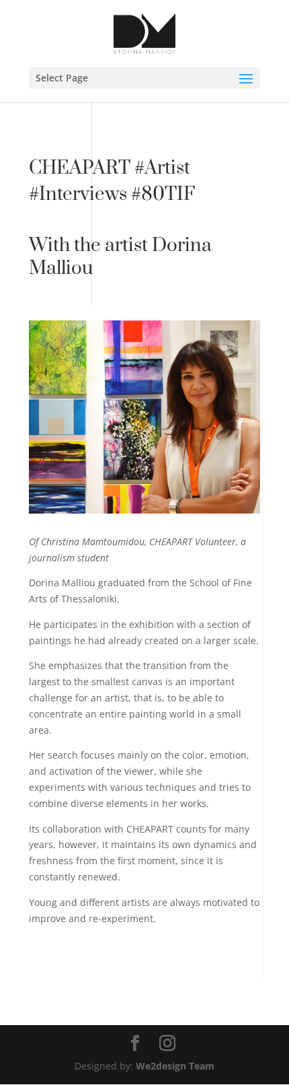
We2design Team (175, 1065)
